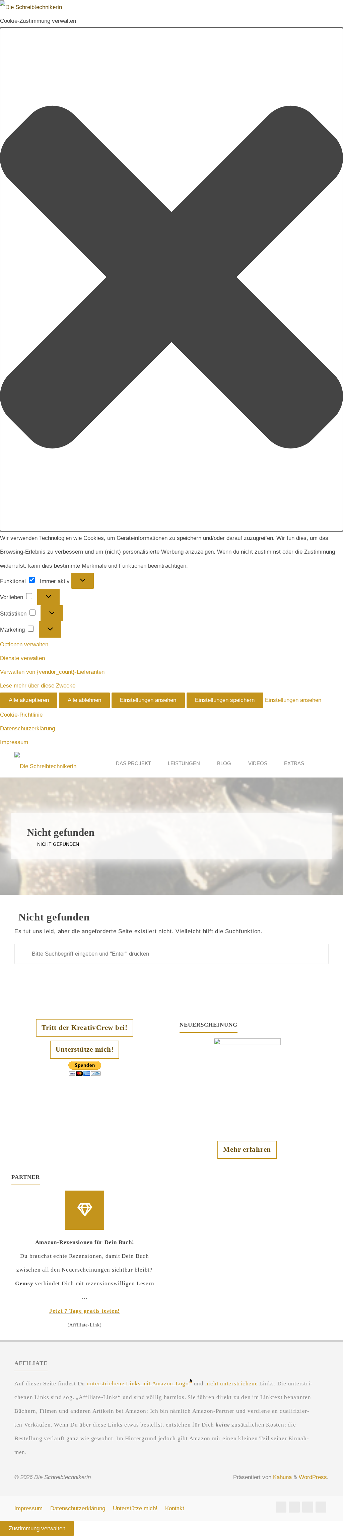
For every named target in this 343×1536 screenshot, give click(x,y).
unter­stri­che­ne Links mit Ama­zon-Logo (138, 1383)
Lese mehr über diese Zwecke (37, 685)
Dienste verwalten (22, 658)
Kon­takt (174, 1508)
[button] (171, 279)
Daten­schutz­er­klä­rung (27, 728)
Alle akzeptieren (29, 700)
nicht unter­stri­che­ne (231, 1383)
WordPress (313, 1477)
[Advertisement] (255, 1216)
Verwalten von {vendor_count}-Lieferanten (52, 672)
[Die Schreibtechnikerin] (45, 763)
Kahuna (281, 1477)
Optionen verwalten (24, 644)
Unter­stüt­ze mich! (135, 1508)
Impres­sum (14, 742)
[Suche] (320, 763)
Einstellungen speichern (225, 700)
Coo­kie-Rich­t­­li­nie (21, 715)
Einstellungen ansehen (148, 700)
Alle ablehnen (84, 700)
